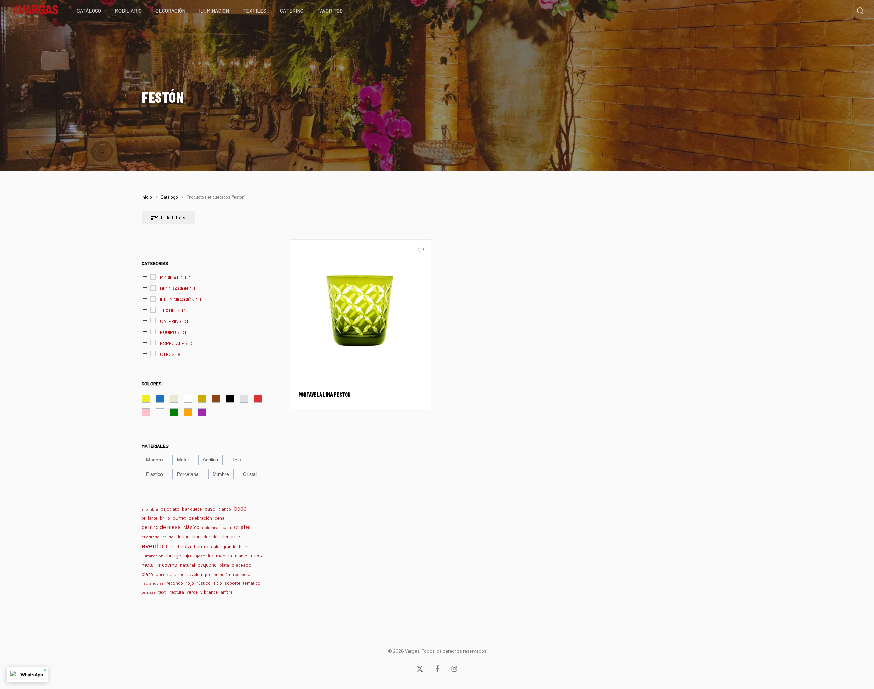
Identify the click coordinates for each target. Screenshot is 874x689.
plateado (241, 565)
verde (192, 592)
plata (224, 565)
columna (210, 527)
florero (201, 546)
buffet (179, 518)
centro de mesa (161, 526)
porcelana (166, 574)
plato (147, 574)
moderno (167, 564)
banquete (192, 509)
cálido (167, 536)
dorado (210, 536)
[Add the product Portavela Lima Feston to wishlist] (421, 251)
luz (210, 556)
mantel (241, 556)
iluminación (153, 555)
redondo (174, 583)
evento (152, 545)
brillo (165, 518)
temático (251, 583)
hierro (245, 546)
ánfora (227, 592)
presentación (217, 574)
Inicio (147, 197)
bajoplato (170, 509)
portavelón (190, 574)
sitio (217, 583)
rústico (204, 583)
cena (219, 518)
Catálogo (169, 197)
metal (148, 564)
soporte (232, 583)
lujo (187, 556)
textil (163, 592)
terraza (149, 592)
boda (240, 508)
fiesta (184, 546)
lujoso (199, 555)
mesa (257, 555)
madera (224, 556)
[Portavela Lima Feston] (360, 310)
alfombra (150, 509)
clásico (191, 527)
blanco (224, 509)
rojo (190, 583)
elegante (230, 536)
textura (177, 592)
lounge (173, 555)
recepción (243, 574)
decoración (188, 536)
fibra (170, 546)
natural (187, 565)
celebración (200, 518)
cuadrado (150, 536)
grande (229, 546)
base (210, 508)
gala (215, 546)
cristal (242, 526)
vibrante (209, 592)
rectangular (153, 583)
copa (226, 527)
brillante (149, 518)
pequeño (207, 565)
